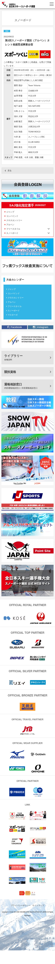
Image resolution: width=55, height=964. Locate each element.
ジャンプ (10, 212)
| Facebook (15, 327)
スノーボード (14, 310)
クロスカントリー (14, 220)
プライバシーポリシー (21, 905)
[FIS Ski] (27, 339)
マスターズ (13, 315)
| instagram (41, 327)
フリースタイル (15, 306)
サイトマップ (38, 905)
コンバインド (12, 216)
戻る (10, 170)
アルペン (10, 224)
